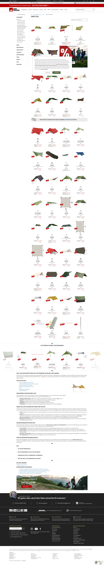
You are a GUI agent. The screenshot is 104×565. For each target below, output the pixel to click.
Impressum (75, 537)
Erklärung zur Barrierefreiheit (79, 540)
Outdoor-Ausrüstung (37, 14)
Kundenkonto (76, 530)
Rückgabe (54, 533)
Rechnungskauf (36, 2)
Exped (25, 465)
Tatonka (22, 465)
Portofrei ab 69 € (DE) (15, 2)
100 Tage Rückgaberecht (59, 2)
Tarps (53, 557)
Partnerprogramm (77, 535)
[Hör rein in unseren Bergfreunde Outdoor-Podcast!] (41, 529)
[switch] (101, 563)
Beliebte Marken (23, 390)
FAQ (20, 388)
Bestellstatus (54, 529)
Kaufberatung (11, 555)
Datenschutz (57, 537)
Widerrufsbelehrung (56, 539)
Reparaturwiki (81, 543)
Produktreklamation (56, 535)
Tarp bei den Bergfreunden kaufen (26, 386)
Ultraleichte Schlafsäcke (78, 555)
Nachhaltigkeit (76, 541)
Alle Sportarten (55, 9)
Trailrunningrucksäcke (78, 557)
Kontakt (53, 532)
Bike (45, 9)
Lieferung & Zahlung (56, 527)
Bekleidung (24, 9)
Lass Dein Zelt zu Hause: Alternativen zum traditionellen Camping (33, 471)
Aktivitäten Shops (12, 553)
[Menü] (103, 561)
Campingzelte (55, 553)
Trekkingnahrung (34, 558)
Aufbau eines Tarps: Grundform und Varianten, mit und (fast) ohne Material (35, 470)
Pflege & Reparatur (12, 557)
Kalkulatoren (11, 554)
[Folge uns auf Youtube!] (37, 529)
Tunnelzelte (55, 554)
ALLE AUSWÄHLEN (56, 72)
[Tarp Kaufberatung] (59, 119)
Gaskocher (33, 553)
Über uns (75, 527)
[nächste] (85, 356)
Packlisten (11, 556)
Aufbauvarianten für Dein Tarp (26, 385)
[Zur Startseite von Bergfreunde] (14, 9)
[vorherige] (18, 356)
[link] (22, 14)
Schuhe (30, 9)
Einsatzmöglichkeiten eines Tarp (26, 382)
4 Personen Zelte (55, 558)
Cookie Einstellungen (56, 538)
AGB (53, 537)
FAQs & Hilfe (54, 530)
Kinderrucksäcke (77, 558)
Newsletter (75, 532)
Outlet (66, 9)
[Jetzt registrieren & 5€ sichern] (52, 482)
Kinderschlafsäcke (77, 553)
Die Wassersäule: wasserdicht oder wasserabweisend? (31, 473)
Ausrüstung (35, 9)
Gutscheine (75, 533)
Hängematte (31, 402)
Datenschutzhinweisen (44, 69)
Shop (10, 1)
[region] (52, 66)
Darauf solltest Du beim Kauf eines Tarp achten (29, 384)
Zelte (43, 14)
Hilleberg (18, 465)
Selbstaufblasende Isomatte (36, 557)
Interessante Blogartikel (25, 389)
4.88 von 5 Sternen (82, 2)
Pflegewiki (75, 543)
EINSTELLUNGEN (47, 72)
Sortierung (73, 20)
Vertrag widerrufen (55, 541)
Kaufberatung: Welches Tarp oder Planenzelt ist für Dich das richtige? (34, 469)
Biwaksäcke (76, 556)
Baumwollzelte (55, 556)
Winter (49, 9)
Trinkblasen (33, 556)
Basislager (15, 1)
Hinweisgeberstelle (77, 538)
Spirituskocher (33, 554)
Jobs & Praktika (76, 529)
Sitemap (24, 560)
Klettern (41, 9)
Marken (61, 9)
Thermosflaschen (34, 555)
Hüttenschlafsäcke (77, 554)
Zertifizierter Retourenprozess (76, 510)
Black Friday (11, 558)
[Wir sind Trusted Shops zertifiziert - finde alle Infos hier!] (77, 503)
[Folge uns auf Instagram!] (33, 529)
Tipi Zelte (54, 555)
